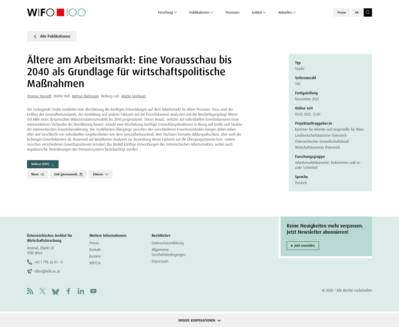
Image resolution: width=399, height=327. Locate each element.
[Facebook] (68, 292)
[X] (42, 292)
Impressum (160, 261)
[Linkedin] (81, 292)
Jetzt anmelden (304, 245)
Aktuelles (285, 12)
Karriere (95, 256)
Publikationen (199, 12)
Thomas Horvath (39, 96)
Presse (341, 12)
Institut (257, 12)
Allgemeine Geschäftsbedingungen (169, 252)
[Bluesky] (55, 291)
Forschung (165, 12)
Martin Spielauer (133, 96)
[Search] (368, 12)
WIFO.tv (95, 263)
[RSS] (30, 292)
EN (356, 12)
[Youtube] (93, 292)
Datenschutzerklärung (168, 243)
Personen (232, 12)
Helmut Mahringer (85, 96)
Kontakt (95, 249)
